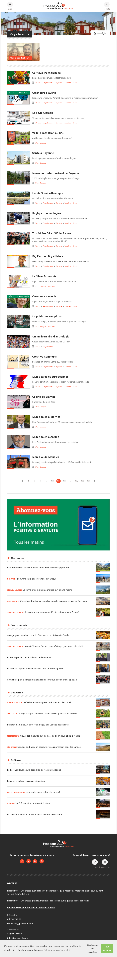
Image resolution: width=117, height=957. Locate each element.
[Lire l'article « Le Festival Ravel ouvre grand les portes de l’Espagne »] (103, 769)
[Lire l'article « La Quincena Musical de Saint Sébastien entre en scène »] (103, 814)
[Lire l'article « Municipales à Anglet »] (18, 442)
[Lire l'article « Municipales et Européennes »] (18, 382)
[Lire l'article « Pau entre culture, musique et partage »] (103, 781)
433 (52, 481)
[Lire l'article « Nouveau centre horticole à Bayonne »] (18, 178)
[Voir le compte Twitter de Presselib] (28, 861)
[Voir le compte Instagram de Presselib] (42, 861)
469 (88, 481)
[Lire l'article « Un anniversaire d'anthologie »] (18, 341)
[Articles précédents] (22, 481)
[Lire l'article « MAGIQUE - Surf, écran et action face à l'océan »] (103, 803)
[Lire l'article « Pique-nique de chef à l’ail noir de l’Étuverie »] (103, 657)
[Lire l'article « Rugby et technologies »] (18, 218)
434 (58, 481)
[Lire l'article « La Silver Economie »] (18, 281)
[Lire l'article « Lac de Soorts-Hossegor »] (18, 198)
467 (76, 481)
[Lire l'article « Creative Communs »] (18, 362)
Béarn (38, 82)
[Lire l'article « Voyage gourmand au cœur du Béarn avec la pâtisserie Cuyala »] (103, 635)
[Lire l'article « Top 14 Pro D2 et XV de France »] (18, 238)
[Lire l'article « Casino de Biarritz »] (18, 402)
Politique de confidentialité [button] (57, 950)
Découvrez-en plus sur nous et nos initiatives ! (31, 907)
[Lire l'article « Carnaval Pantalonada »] (18, 78)
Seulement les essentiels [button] (92, 948)
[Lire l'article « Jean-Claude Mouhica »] (18, 462)
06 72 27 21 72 (14, 919)
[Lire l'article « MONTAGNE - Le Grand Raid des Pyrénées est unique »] (103, 578)
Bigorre (59, 82)
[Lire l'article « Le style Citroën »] (18, 118)
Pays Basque (48, 82)
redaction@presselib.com (20, 923)
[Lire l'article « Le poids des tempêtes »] (18, 321)
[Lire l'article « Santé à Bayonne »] (18, 158)
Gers (75, 82)
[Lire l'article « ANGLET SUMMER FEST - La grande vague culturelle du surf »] (103, 792)
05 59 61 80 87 (14, 933)
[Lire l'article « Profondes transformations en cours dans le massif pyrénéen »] (103, 567)
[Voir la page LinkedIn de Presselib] (35, 861)
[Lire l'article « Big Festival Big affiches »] (18, 261)
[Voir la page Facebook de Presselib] (22, 861)
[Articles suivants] (94, 481)
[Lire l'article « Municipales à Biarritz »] (18, 422)
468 (82, 481)
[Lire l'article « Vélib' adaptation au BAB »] (18, 138)
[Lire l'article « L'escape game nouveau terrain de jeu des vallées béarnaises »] (103, 724)
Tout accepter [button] (107, 948)
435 (64, 481)
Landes (67, 82)
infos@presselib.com (18, 938)
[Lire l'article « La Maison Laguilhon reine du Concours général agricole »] (103, 668)
